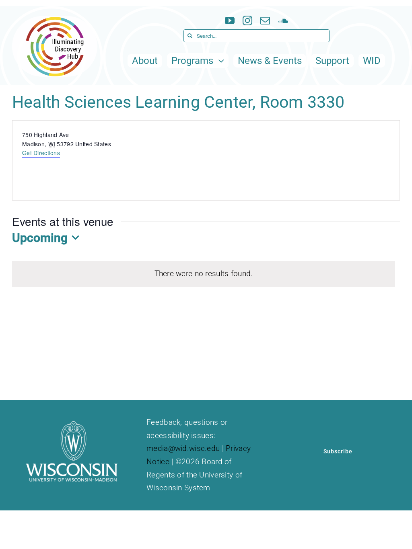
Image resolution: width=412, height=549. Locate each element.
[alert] (203, 274)
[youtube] (230, 20)
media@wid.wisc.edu (183, 448)
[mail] (265, 20)
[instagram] (247, 20)
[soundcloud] (283, 20)
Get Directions (41, 153)
